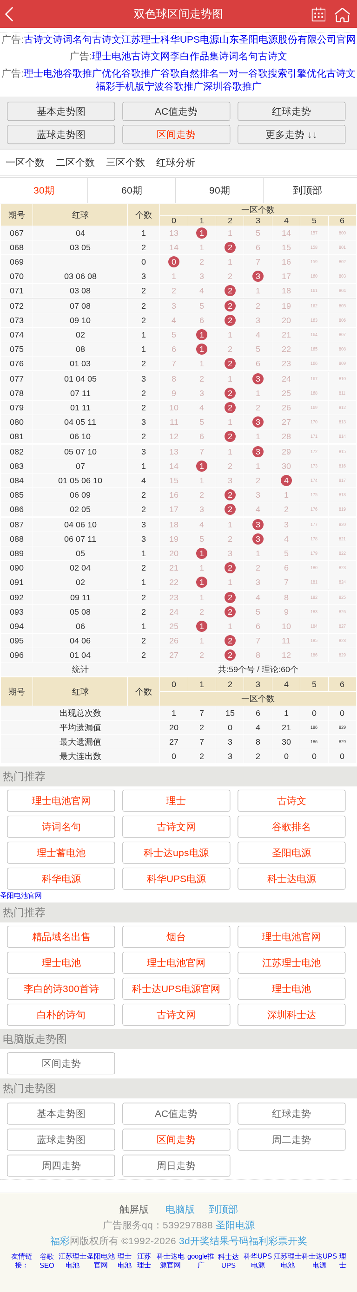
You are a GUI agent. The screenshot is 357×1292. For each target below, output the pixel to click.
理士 (176, 800)
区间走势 (176, 134)
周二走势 (291, 1139)
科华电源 (61, 878)
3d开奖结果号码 (214, 1240)
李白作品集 (194, 56)
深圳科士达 (291, 1014)
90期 (219, 190)
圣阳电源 (291, 852)
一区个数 (25, 162)
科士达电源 (291, 878)
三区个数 (125, 162)
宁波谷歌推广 (174, 86)
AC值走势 (176, 111)
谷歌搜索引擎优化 (287, 73)
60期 (131, 190)
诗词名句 (72, 39)
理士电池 (111, 56)
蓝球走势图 (61, 134)
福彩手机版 (120, 86)
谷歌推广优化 (92, 73)
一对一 (233, 73)
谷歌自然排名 (189, 73)
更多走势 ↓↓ (291, 134)
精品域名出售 (61, 936)
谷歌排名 (291, 826)
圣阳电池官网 (21, 895)
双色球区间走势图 (178, 13)
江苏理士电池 (291, 962)
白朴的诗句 (61, 1014)
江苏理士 (140, 39)
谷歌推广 (140, 73)
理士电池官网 (61, 800)
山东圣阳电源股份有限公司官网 (287, 39)
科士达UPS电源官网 (176, 988)
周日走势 (176, 1165)
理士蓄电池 (61, 852)
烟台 (176, 936)
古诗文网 (150, 56)
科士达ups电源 (176, 852)
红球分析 (175, 162)
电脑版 (180, 1209)
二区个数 (75, 162)
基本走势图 (61, 111)
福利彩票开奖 (278, 1240)
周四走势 (61, 1165)
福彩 (60, 1240)
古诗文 (38, 39)
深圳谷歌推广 (232, 86)
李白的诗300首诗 (61, 988)
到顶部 (307, 190)
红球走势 (291, 111)
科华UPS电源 (189, 39)
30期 (43, 190)
